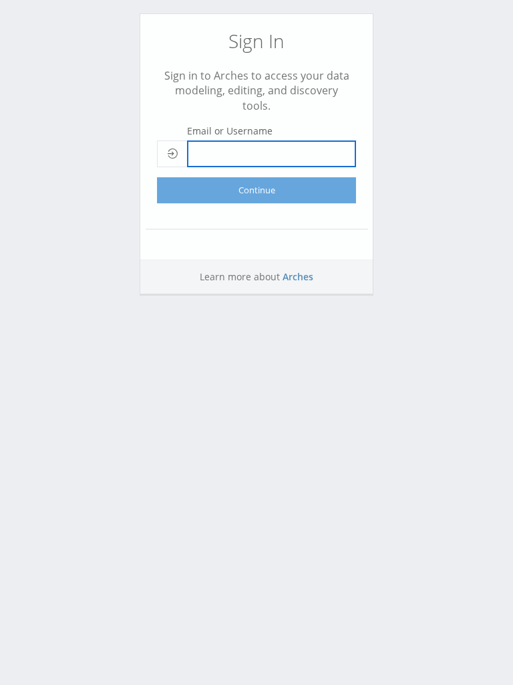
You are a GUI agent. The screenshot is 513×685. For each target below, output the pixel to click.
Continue (256, 190)
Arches (298, 276)
